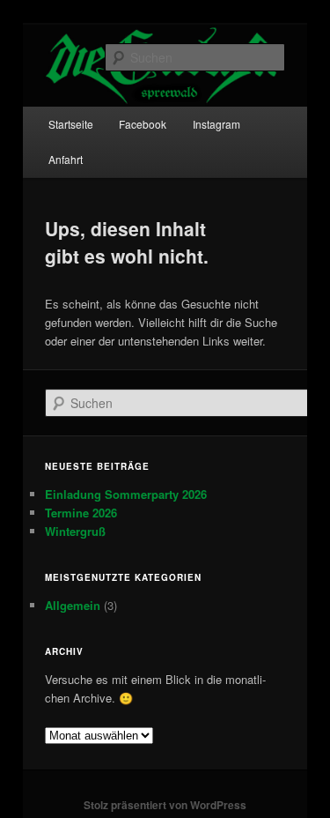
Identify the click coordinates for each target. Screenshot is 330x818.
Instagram (216, 123)
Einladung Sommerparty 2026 (126, 494)
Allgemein (72, 605)
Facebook (142, 123)
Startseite (70, 123)
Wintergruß (75, 531)
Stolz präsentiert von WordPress (165, 805)
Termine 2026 (81, 512)
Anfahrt (65, 159)
